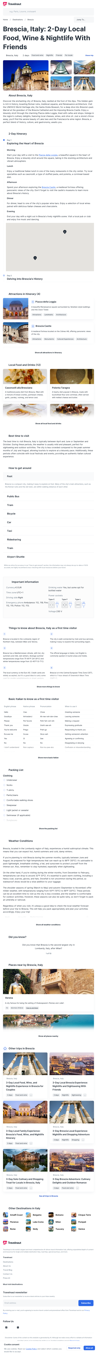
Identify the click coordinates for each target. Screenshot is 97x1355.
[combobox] (47, 11)
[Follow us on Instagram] (11, 1327)
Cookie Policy (31, 1349)
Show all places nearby (48, 1036)
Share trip (89, 55)
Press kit (6, 1278)
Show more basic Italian (48, 757)
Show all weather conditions (48, 925)
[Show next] (91, 946)
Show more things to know (48, 687)
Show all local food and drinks (48, 423)
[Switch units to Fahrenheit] (90, 917)
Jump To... (81, 19)
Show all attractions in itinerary (48, 352)
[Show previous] (6, 946)
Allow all (89, 1348)
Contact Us (7, 1274)
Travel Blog (7, 1270)
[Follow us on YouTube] (14, 1327)
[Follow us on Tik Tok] (6, 1327)
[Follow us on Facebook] (22, 1327)
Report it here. (75, 1341)
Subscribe (86, 1303)
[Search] (88, 12)
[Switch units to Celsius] (87, 917)
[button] (47, 142)
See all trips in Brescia (48, 1196)
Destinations (8, 1262)
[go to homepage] (12, 5)
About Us (7, 1266)
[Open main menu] (91, 4)
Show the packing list (48, 828)
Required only (74, 1348)
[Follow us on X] (18, 1327)
